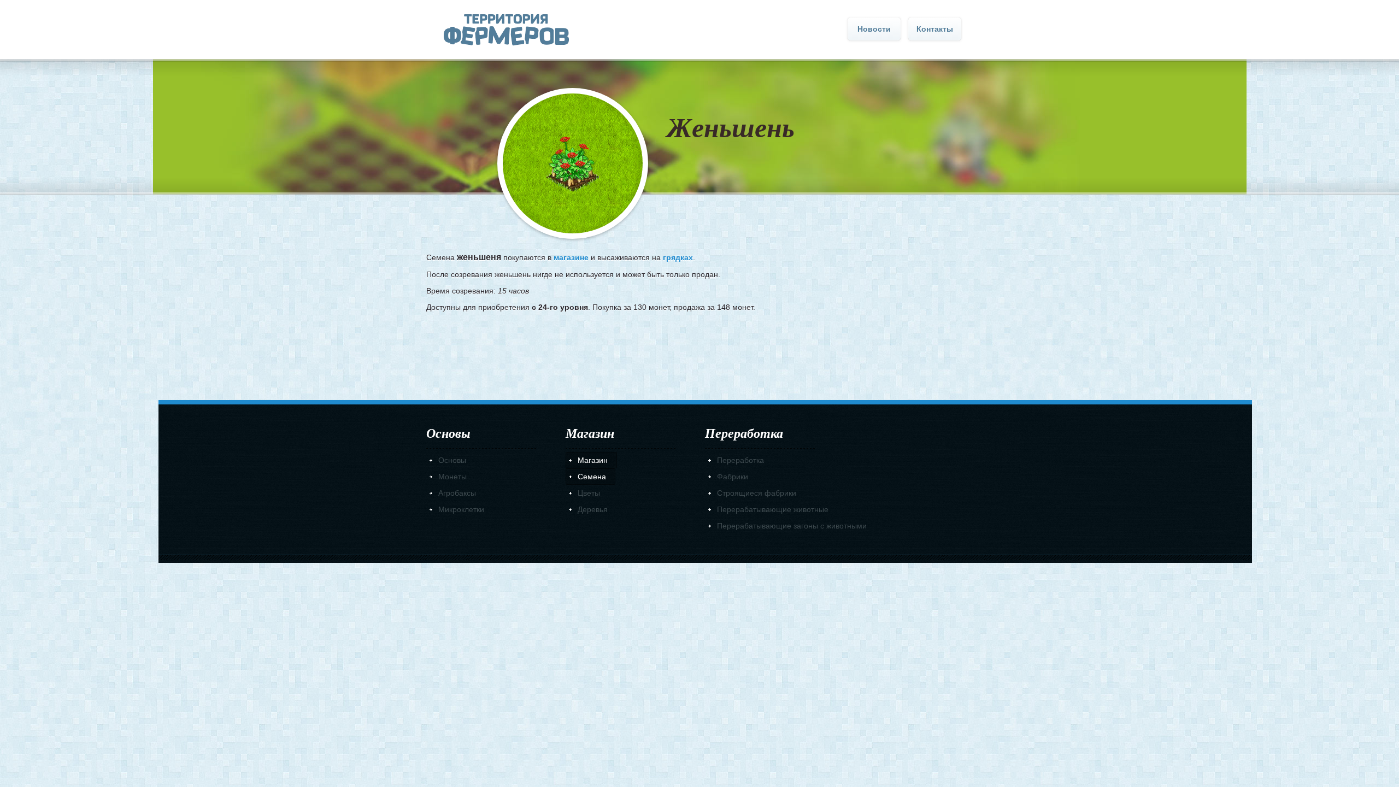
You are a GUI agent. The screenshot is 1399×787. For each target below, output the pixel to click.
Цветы (589, 493)
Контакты (934, 29)
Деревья (593, 509)
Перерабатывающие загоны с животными (792, 525)
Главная (506, 30)
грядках (678, 257)
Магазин (593, 460)
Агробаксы (457, 493)
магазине (571, 257)
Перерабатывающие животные (772, 509)
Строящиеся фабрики (756, 493)
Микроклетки (461, 509)
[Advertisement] (699, 352)
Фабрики (732, 476)
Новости (874, 29)
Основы (452, 460)
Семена (592, 476)
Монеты (452, 476)
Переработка (740, 460)
